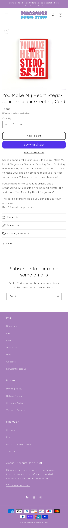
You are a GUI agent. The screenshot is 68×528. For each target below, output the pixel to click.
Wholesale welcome (18, 485)
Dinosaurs (12, 326)
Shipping (6, 113)
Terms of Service (15, 410)
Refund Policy (14, 396)
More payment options (34, 152)
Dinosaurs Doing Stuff (37, 522)
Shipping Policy (15, 403)
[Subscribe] (58, 296)
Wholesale (12, 347)
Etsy (8, 437)
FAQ (8, 333)
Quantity (6, 118)
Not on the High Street (19, 444)
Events (10, 340)
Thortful (10, 451)
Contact (10, 361)
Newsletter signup (16, 368)
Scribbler (11, 430)
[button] (6, 15)
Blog (8, 354)
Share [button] (9, 243)
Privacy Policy (14, 388)
